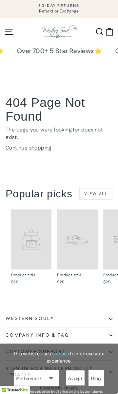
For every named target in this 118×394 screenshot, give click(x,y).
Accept (75, 378)
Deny (96, 378)
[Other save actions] (51, 378)
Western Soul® (30, 318)
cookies (60, 353)
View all (96, 194)
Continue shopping (28, 148)
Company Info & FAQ (37, 335)
